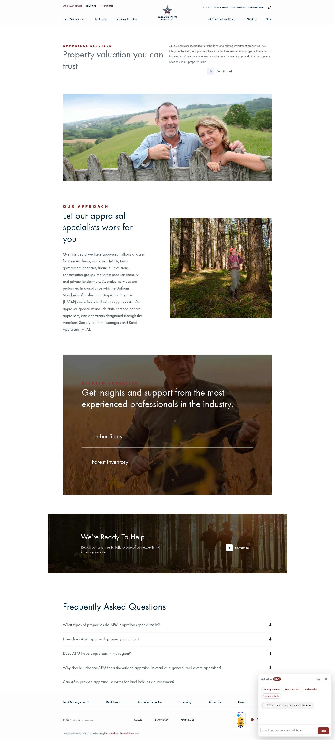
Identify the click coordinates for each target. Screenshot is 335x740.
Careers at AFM (271, 696)
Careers (206, 7)
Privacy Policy (161, 720)
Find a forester (292, 689)
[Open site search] (269, 7)
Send (323, 730)
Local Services (238, 7)
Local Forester (221, 7)
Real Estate (91, 6)
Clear (318, 679)
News (269, 19)
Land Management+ (76, 702)
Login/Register (255, 7)
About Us (251, 19)
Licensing (185, 702)
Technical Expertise (126, 19)
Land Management (73, 6)
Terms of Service (127, 733)
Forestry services (271, 689)
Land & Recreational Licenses (221, 19)
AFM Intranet (187, 720)
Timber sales (311, 689)
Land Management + (74, 19)
